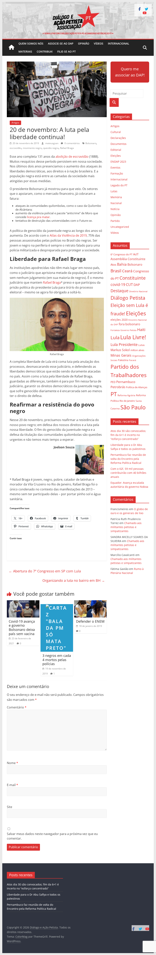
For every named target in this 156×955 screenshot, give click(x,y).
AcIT (135, 254)
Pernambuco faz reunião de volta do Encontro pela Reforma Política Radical (128, 459)
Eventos (115, 167)
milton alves (137, 350)
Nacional (116, 203)
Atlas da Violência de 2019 (68, 235)
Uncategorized (120, 227)
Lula (115, 337)
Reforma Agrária (126, 395)
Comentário (16, 707)
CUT (129, 284)
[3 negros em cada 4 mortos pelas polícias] (57, 602)
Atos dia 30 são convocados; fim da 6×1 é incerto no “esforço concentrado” (128, 435)
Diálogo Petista (128, 298)
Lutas (114, 191)
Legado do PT (119, 185)
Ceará (127, 270)
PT (114, 394)
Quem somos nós (30, 43)
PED (113, 382)
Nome (12, 763)
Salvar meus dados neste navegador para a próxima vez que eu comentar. (52, 836)
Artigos (15, 122)
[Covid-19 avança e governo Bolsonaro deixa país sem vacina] (23, 602)
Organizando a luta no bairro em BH (73, 580)
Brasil (116, 270)
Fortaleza (115, 330)
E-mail (12, 785)
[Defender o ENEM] (90, 602)
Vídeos (98, 43)
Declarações (118, 138)
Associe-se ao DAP (60, 43)
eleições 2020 (119, 319)
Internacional (118, 43)
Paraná (132, 360)
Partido (115, 221)
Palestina (123, 360)
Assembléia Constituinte (128, 259)
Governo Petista (128, 330)
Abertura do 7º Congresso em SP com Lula (45, 571)
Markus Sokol (120, 350)
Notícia (115, 209)
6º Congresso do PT (121, 254)
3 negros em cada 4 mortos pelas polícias (56, 659)
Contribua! (45, 51)
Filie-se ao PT (66, 51)
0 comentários (72, 143)
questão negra (51, 148)
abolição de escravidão (72, 156)
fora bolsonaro (129, 324)
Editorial (116, 150)
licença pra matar (38, 217)
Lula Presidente (124, 344)
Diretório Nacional (138, 291)
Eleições (116, 155)
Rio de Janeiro (127, 400)
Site (9, 807)
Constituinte (132, 278)
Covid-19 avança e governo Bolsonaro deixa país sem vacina (22, 627)
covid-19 (118, 284)
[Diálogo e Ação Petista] (78, 4)
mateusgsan (52, 143)
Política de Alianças (136, 387)
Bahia (122, 264)
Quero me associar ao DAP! (130, 72)
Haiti (141, 329)
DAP (137, 284)
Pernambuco (125, 382)
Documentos (119, 144)
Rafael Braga (67, 148)
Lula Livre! (133, 337)
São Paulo (133, 407)
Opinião (83, 43)
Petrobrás (118, 387)
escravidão (15, 148)
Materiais (25, 51)
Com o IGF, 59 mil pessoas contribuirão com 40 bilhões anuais (128, 473)
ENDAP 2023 (118, 161)
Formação (117, 173)
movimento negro (32, 148)
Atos (113, 264)
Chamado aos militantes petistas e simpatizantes (126, 527)
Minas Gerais (121, 355)
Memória (116, 197)
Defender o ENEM (90, 621)
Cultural (116, 132)
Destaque (119, 290)
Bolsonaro (90, 143)
